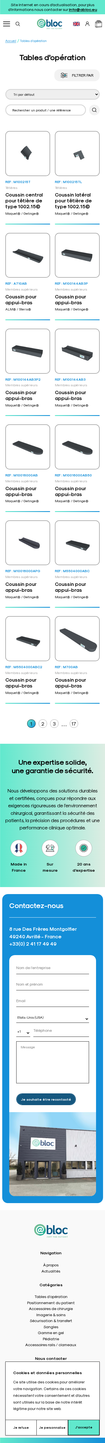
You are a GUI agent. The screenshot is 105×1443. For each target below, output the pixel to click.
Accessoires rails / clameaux (50, 1344)
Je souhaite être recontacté (46, 1099)
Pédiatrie (51, 1338)
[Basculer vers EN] (76, 24)
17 (73, 723)
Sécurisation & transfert (51, 1320)
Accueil (10, 41)
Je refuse (21, 1427)
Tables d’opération (50, 1296)
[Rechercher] (17, 24)
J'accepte (83, 1427)
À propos (51, 1264)
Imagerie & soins (51, 1314)
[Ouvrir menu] (6, 24)
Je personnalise (52, 1427)
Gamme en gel (51, 1332)
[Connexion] (87, 24)
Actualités (50, 1270)
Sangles (50, 1326)
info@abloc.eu (83, 9)
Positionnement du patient (51, 1302)
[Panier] (98, 24)
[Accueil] (49, 24)
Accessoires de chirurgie (51, 1308)
